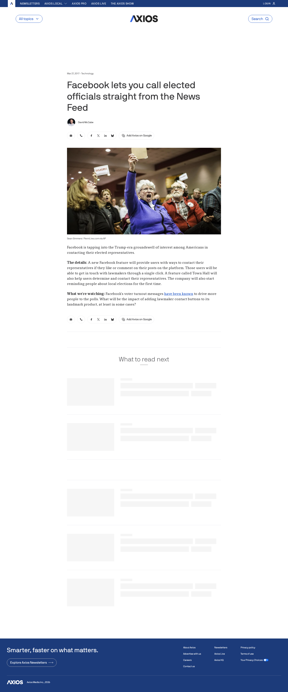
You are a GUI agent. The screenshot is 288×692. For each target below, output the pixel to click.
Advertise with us (192, 654)
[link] (71, 135)
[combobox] (56, 3)
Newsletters (30, 3)
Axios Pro (79, 3)
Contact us (189, 666)
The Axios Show (122, 3)
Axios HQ (219, 660)
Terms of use (247, 654)
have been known (178, 294)
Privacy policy (248, 647)
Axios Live (98, 3)
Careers (187, 660)
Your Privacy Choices (252, 660)
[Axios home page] (11, 3)
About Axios (189, 647)
